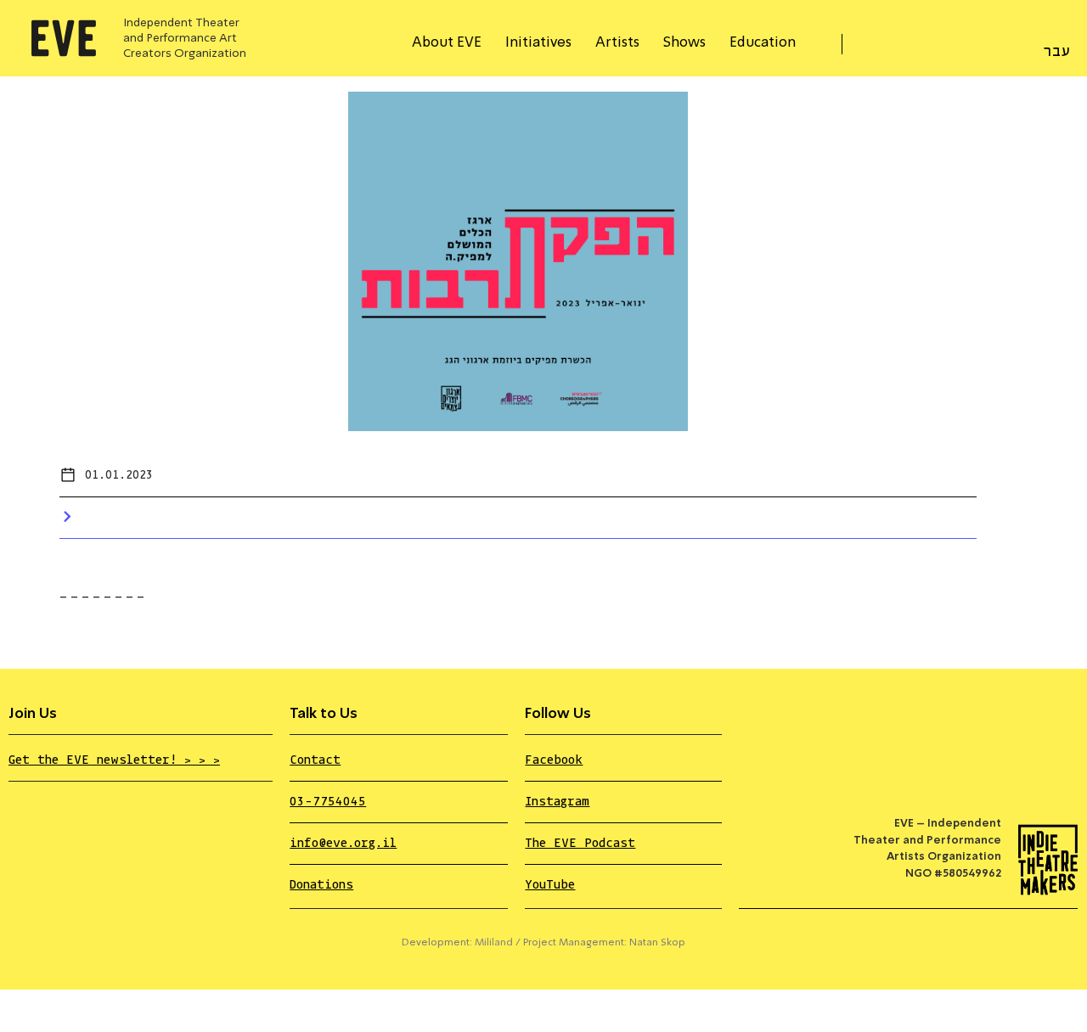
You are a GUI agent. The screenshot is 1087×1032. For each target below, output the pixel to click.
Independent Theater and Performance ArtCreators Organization (184, 38)
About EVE (447, 43)
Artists (617, 43)
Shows (684, 43)
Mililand (494, 943)
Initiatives (538, 43)
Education (762, 43)
